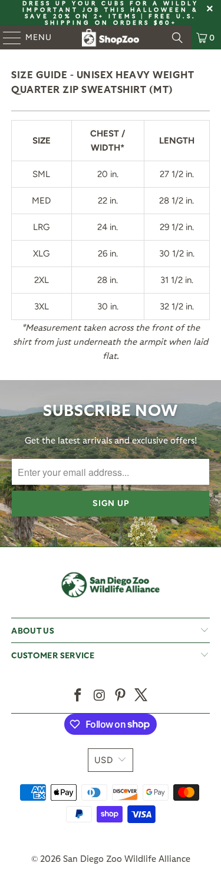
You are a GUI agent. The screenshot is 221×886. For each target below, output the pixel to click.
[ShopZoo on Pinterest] (121, 696)
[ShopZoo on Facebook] (78, 696)
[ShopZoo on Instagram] (99, 696)
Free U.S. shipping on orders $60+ (121, 19)
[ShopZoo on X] (141, 696)
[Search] (177, 37)
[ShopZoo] (110, 37)
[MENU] (6, 37)
